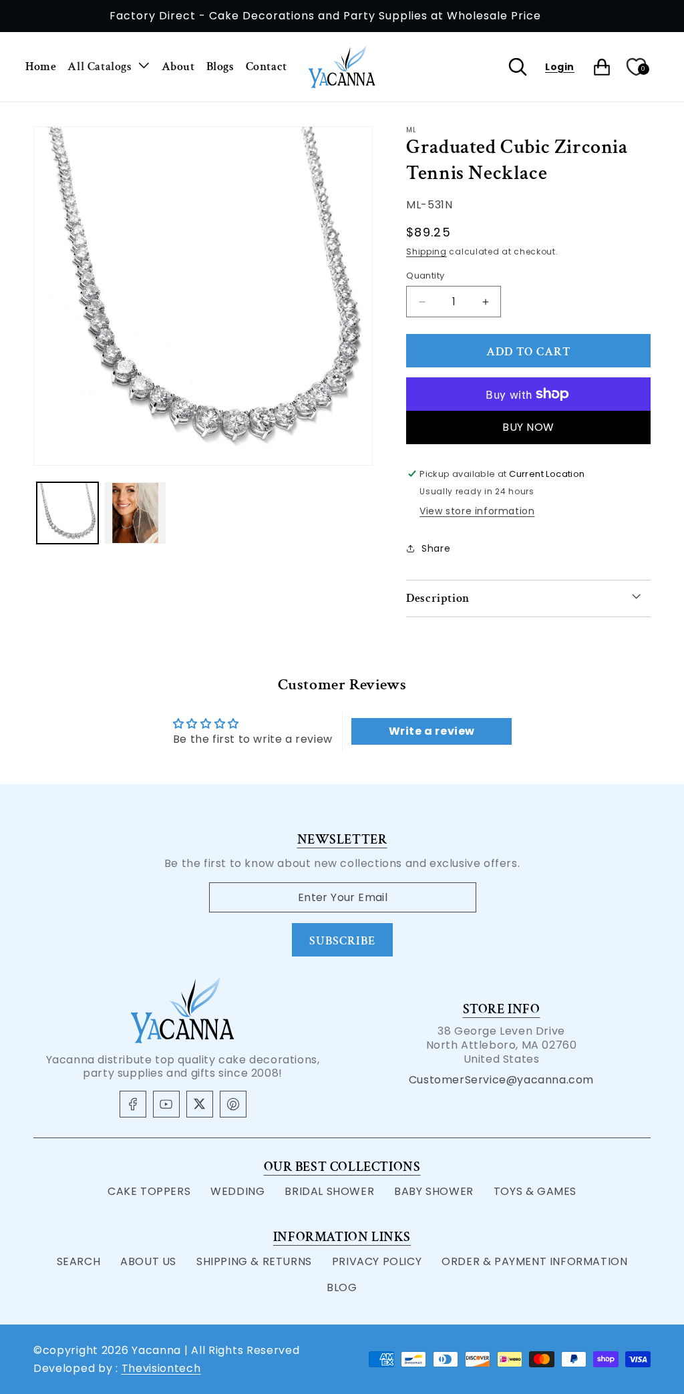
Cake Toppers (149, 1191)
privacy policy (376, 1261)
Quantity (425, 275)
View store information (476, 511)
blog (342, 1287)
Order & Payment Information (534, 1261)
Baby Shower (434, 1191)
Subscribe (342, 940)
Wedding (237, 1191)
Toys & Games (535, 1191)
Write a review (432, 731)
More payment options (528, 427)
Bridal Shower (329, 1191)
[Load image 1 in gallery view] (67, 513)
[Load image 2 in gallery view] (135, 513)
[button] (108, 67)
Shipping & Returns (254, 1261)
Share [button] (435, 548)
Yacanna (156, 1350)
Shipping (426, 251)
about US (148, 1261)
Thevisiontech (161, 1368)
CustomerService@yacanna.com (501, 1079)
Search (79, 1261)
